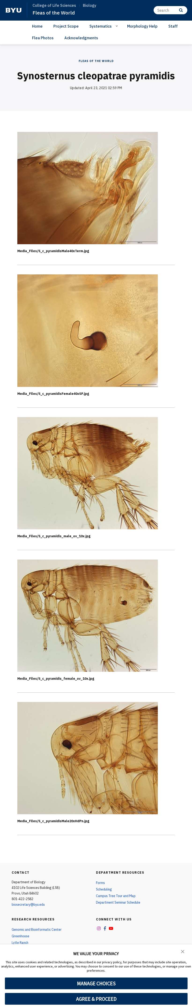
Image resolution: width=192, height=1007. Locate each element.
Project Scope (66, 26)
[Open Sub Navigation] (117, 26)
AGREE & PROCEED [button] (96, 999)
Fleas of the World (54, 12)
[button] (182, 951)
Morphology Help (142, 26)
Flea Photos (43, 38)
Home (37, 26)
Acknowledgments (81, 38)
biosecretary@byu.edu (28, 904)
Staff (173, 26)
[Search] (181, 10)
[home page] (13, 10)
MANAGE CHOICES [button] (96, 983)
